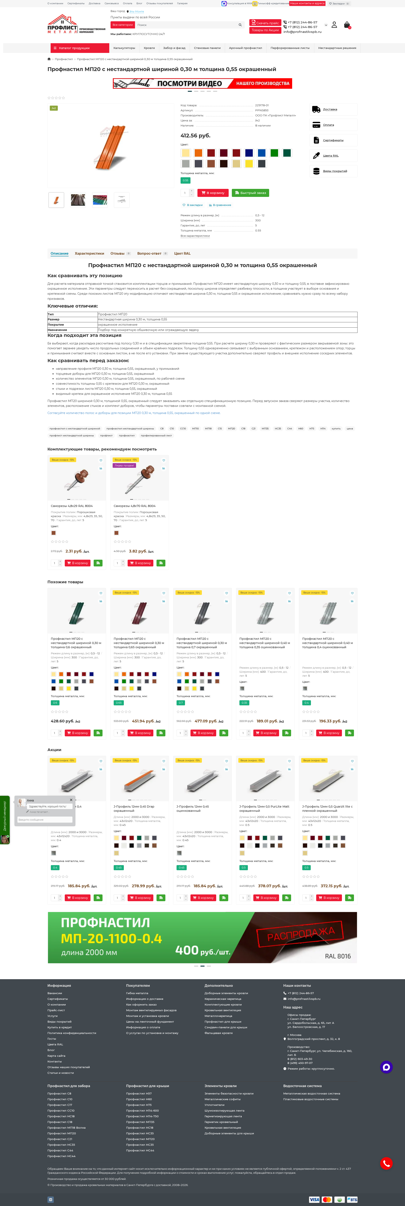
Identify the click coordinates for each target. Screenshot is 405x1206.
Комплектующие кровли (223, 1004)
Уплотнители (214, 1105)
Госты (51, 1038)
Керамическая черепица (223, 998)
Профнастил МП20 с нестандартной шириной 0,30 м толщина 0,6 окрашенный (76, 643)
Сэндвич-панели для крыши (226, 1027)
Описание (60, 253)
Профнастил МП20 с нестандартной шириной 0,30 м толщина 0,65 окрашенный (139, 643)
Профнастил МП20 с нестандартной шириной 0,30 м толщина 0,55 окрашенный (202, 265)
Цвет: (184, 144)
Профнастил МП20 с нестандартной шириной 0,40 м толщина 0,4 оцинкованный (327, 643)
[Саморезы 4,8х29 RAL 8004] (77, 479)
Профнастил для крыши (223, 1021)
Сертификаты (76, 3)
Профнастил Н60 (139, 1099)
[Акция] (202, 83)
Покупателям (138, 986)
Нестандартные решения (337, 48)
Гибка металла (137, 993)
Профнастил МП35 (140, 1122)
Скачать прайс (267, 23)
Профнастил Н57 (139, 1093)
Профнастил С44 (60, 1150)
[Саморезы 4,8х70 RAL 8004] (140, 479)
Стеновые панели (207, 48)
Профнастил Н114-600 (142, 1110)
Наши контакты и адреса (307, 3)
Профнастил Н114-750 (142, 1116)
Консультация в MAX (239, 3)
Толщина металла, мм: (197, 173)
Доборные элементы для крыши (229, 1133)
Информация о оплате (143, 1027)
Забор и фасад (174, 48)
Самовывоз (112, 3)
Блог (139, 3)
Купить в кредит (59, 1027)
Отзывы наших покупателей (68, 1067)
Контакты (54, 1061)
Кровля (149, 48)
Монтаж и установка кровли (147, 1016)
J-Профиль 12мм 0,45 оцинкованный (193, 809)
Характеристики (89, 253)
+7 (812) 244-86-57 (302, 22)
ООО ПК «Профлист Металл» (275, 115)
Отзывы (120, 253)
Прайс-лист (56, 1010)
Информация (59, 986)
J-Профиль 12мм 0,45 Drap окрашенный (134, 809)
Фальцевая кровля (219, 1033)
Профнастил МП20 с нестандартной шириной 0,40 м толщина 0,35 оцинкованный (264, 643)
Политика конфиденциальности (71, 1033)
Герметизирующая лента (223, 1116)
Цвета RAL (55, 1044)
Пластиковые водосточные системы (310, 1099)
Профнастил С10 (59, 1099)
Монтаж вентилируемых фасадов (151, 1010)
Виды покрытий (59, 1021)
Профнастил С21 (59, 1139)
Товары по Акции (265, 30)
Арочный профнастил (245, 48)
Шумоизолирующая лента (224, 1110)
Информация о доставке (144, 998)
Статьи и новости (60, 1072)
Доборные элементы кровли (226, 993)
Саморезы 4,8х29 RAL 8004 (72, 506)
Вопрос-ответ (151, 253)
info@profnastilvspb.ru (303, 32)
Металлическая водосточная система (311, 1093)
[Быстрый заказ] (98, 563)
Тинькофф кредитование (273, 3)
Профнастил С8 (59, 1093)
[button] (190, 91)
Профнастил (64, 59)
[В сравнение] (101, 468)
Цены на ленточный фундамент (150, 1021)
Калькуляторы (124, 48)
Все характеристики (195, 235)
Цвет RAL (182, 253)
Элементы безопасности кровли (229, 1093)
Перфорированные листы (290, 48)
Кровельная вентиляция (223, 1010)
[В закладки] (101, 460)
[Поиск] (240, 25)
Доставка (94, 3)
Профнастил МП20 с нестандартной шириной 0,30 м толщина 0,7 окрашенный (202, 643)
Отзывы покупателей (159, 3)
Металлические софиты (223, 1099)
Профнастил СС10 (60, 1110)
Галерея (182, 3)
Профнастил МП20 (61, 1133)
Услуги (52, 1016)
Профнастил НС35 (61, 1144)
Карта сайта (56, 1055)
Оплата (127, 3)
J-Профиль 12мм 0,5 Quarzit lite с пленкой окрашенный (327, 809)
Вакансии (54, 993)
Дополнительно (219, 986)
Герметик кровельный (221, 1122)
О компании (55, 3)
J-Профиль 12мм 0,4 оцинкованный (66, 809)
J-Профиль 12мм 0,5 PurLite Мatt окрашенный (264, 809)
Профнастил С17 (59, 1105)
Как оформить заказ (141, 1004)
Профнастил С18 (59, 1122)
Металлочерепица (218, 1016)
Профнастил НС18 (61, 1116)
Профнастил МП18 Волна (66, 1127)
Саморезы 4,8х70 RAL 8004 (134, 506)
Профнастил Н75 (139, 1105)
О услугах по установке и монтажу (152, 1033)
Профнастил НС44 (61, 1156)
